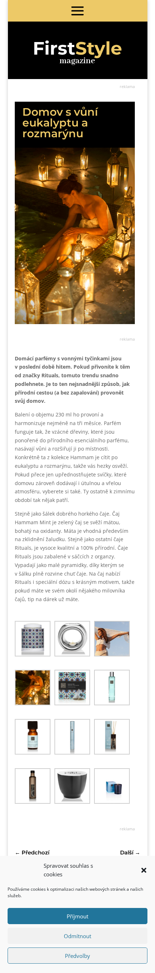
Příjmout (77, 916)
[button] (143, 870)
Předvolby (77, 955)
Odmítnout (77, 936)
